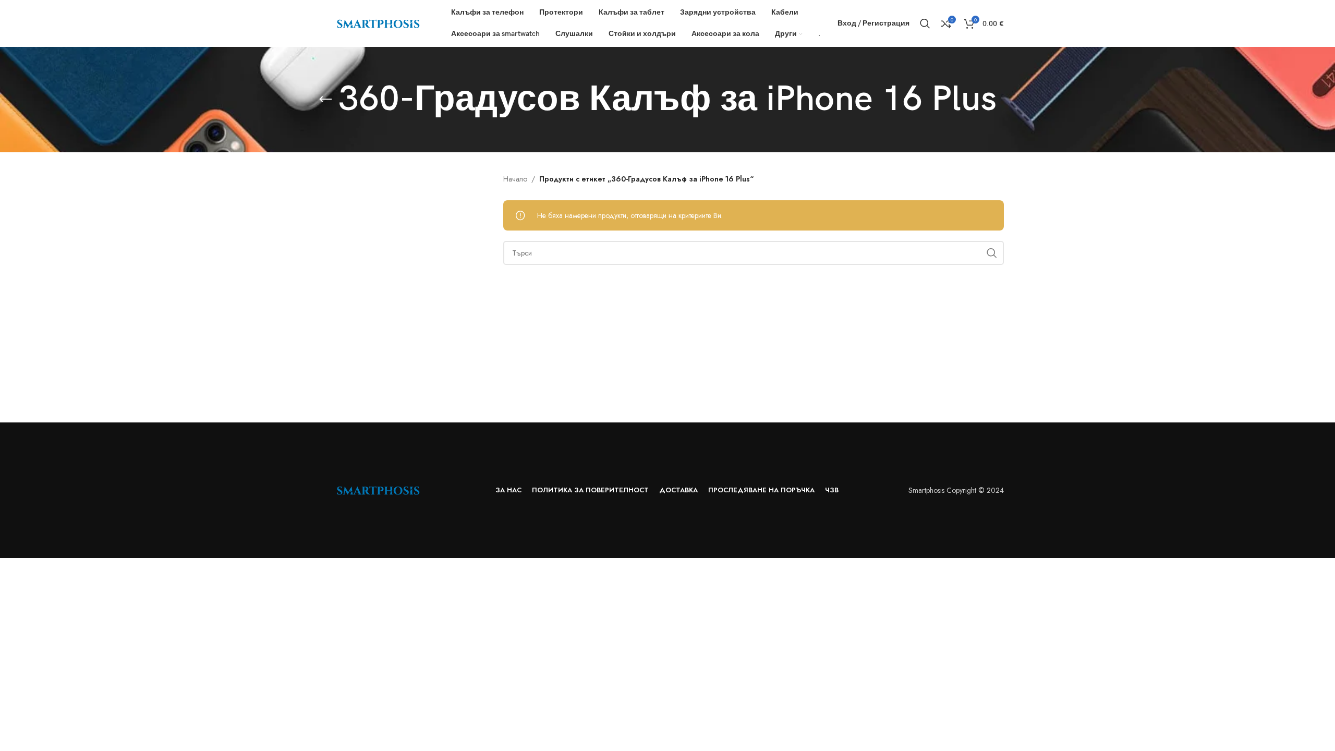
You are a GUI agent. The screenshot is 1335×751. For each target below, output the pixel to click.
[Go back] (325, 99)
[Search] (925, 23)
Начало (515, 179)
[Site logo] (378, 22)
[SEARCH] (992, 253)
